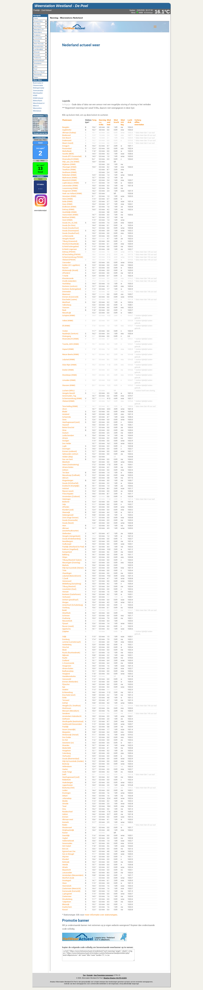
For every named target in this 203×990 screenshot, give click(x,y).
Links (35, 66)
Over (35, 69)
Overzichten (38, 38)
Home (36, 18)
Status (36, 77)
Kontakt (90, 975)
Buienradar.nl (38, 83)
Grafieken (37, 35)
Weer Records (39, 43)
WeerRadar (38, 27)
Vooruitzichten (38, 46)
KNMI (35, 95)
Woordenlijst (38, 75)
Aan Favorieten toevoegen (103, 975)
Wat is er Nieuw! (39, 72)
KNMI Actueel (38, 98)
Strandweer (38, 63)
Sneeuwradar (38, 91)
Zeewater (37, 55)
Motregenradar (38, 88)
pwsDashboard (39, 60)
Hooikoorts (37, 58)
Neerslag (37, 41)
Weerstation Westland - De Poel (61, 6)
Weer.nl (36, 106)
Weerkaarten (38, 93)
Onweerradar (38, 85)
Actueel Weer (38, 21)
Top (84, 975)
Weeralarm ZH (39, 29)
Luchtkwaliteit (38, 49)
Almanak (37, 52)
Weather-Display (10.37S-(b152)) (115, 978)
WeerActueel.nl (38, 103)
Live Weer (37, 24)
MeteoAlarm (38, 32)
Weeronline (37, 108)
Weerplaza (37, 111)
